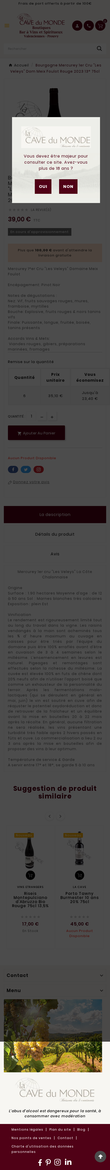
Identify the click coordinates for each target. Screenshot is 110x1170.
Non (68, 186)
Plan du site (60, 1129)
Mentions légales (27, 1129)
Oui (43, 186)
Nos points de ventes (31, 1138)
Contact (65, 1138)
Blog (81, 1129)
